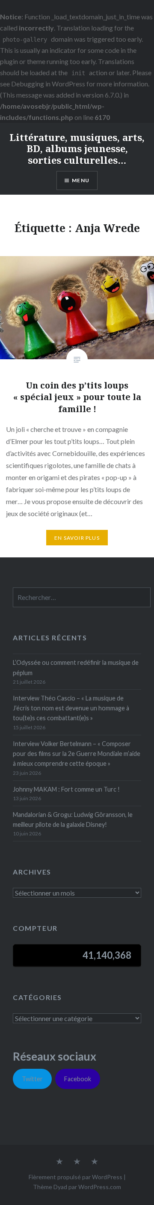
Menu (80, 180)
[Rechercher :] (82, 597)
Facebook (77, 1079)
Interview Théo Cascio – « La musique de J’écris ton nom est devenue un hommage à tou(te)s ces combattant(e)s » (71, 708)
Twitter (32, 1079)
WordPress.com (99, 1186)
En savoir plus (77, 538)
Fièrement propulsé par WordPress (75, 1177)
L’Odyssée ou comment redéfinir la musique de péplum (76, 667)
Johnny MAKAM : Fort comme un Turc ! (66, 789)
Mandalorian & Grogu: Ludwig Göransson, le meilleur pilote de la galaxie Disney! (73, 819)
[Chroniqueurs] (77, 1162)
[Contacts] (59, 1162)
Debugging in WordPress (48, 84)
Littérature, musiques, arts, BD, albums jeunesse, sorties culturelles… (77, 148)
